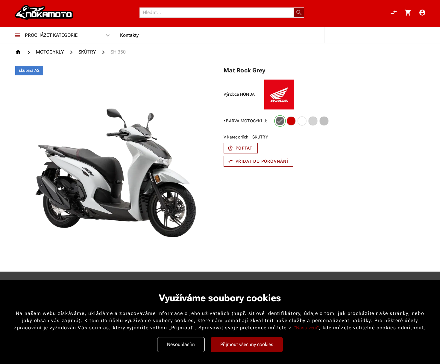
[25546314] (324, 121)
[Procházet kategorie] (17, 35)
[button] (299, 12)
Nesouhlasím (181, 344)
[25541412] (291, 121)
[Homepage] (19, 52)
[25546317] (280, 121)
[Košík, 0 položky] (408, 12)
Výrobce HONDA (239, 94)
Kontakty (129, 35)
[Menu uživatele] (422, 12)
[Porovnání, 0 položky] (393, 12)
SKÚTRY (260, 137)
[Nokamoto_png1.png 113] (44, 12)
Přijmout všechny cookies (246, 344)
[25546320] (302, 121)
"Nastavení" (306, 328)
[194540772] (313, 121)
